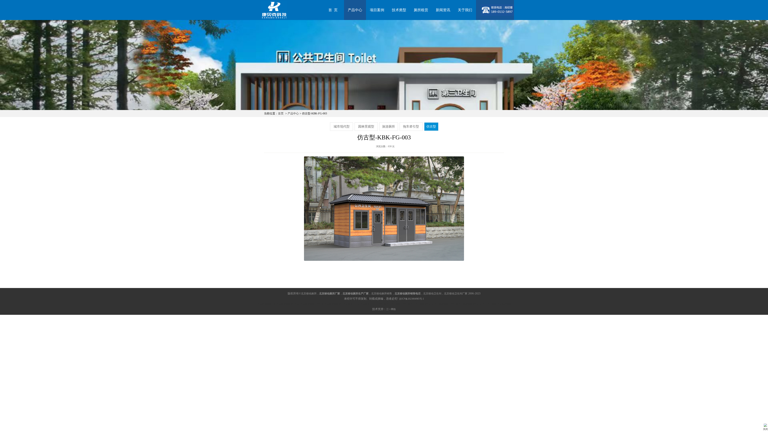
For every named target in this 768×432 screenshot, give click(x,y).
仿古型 (431, 126)
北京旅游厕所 (504, 304)
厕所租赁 (421, 10)
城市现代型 (342, 126)
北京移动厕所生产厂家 (312, 304)
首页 (281, 113)
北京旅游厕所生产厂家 (446, 304)
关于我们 (465, 10)
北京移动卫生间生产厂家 (373, 304)
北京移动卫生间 (351, 304)
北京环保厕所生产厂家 (398, 304)
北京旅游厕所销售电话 (470, 304)
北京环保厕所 (489, 304)
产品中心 (355, 10)
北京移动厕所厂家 (266, 304)
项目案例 (377, 10)
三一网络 (391, 309)
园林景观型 (366, 126)
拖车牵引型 (411, 126)
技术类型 (399, 10)
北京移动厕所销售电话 (288, 304)
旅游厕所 (388, 126)
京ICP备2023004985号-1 (411, 298)
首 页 (333, 10)
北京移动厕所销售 (333, 304)
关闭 (765, 429)
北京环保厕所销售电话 (422, 304)
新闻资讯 (443, 10)
